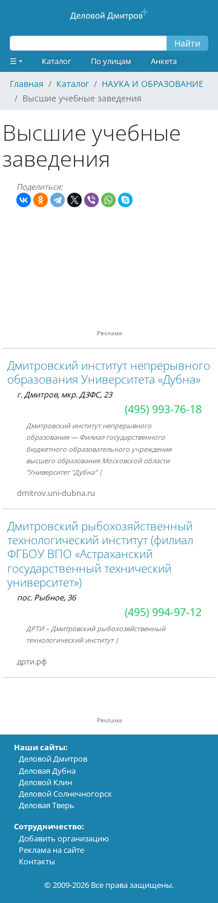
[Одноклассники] (40, 200)
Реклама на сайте (51, 849)
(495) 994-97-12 (163, 612)
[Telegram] (57, 200)
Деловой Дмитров (53, 758)
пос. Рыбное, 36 (46, 597)
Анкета (164, 61)
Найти (187, 43)
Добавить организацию (64, 838)
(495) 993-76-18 (163, 409)
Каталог (56, 61)
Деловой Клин (45, 782)
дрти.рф (32, 661)
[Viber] (91, 200)
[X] (74, 200)
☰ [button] (13, 61)
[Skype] (125, 200)
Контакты (37, 861)
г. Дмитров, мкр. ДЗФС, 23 (64, 394)
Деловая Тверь (46, 805)
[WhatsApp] (108, 200)
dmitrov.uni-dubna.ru (56, 492)
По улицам (111, 61)
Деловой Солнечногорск (65, 793)
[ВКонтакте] (23, 200)
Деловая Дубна (47, 770)
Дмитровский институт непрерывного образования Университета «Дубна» (108, 372)
